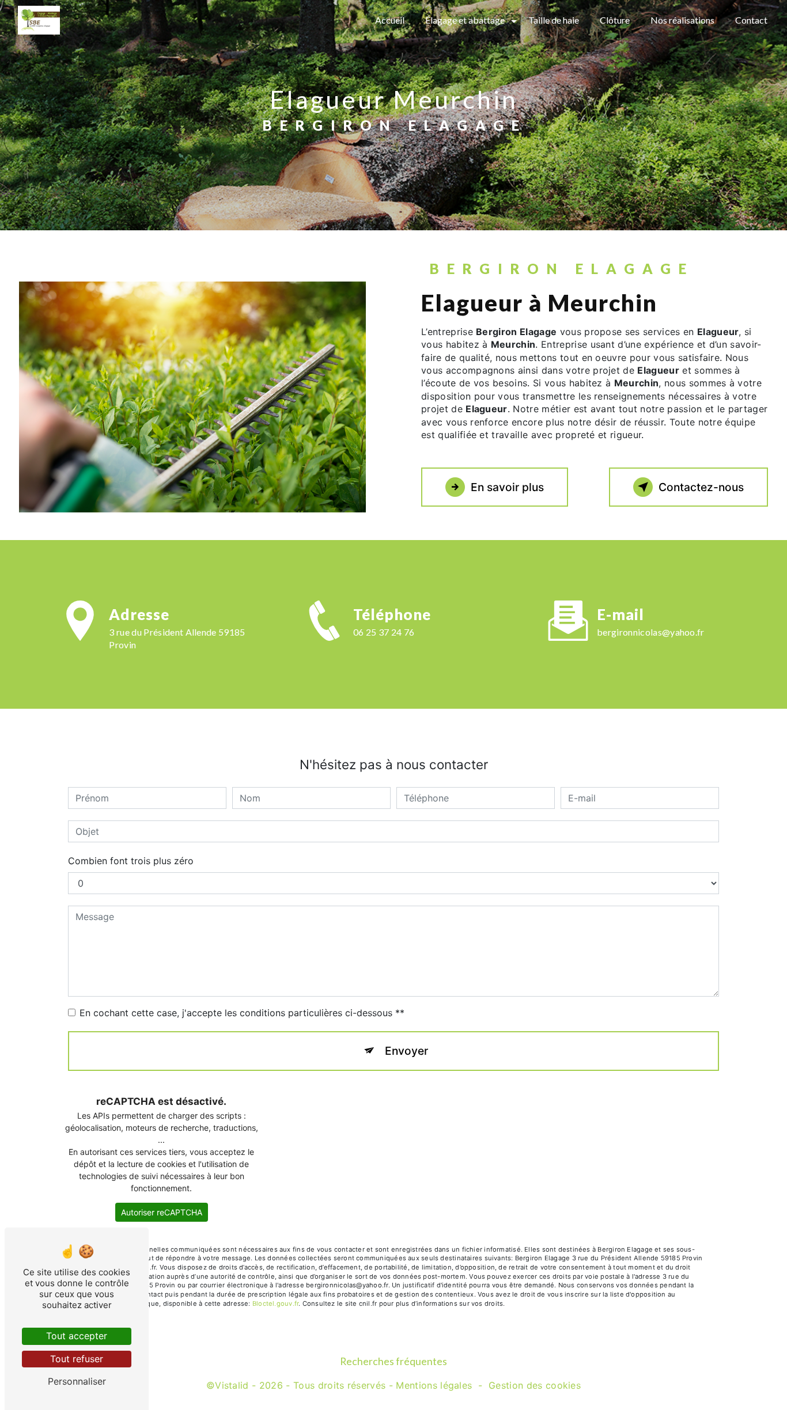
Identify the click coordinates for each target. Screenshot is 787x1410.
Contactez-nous (701, 487)
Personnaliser (77, 1381)
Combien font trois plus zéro (131, 860)
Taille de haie (553, 19)
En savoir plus (507, 487)
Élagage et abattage (465, 19)
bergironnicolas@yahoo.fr (651, 631)
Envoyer (406, 1051)
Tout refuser (76, 1359)
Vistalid (232, 1385)
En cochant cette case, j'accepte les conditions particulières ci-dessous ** (242, 1012)
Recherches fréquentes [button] (393, 1361)
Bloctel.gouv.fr (275, 1303)
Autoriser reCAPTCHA (161, 1212)
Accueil (389, 19)
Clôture (615, 19)
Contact (751, 19)
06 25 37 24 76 (383, 631)
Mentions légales (434, 1385)
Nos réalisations (682, 19)
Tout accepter (76, 1335)
